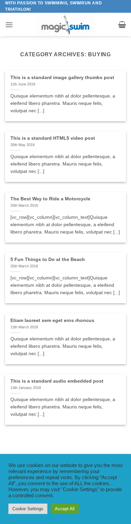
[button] (9, 24)
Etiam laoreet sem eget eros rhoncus (52, 320)
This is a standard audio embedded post (56, 381)
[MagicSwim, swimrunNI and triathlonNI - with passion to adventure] (65, 24)
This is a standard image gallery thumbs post (62, 77)
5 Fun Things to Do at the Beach (47, 259)
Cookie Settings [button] (27, 508)
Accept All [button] (65, 508)
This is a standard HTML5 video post (52, 138)
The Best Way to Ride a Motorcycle (50, 198)
